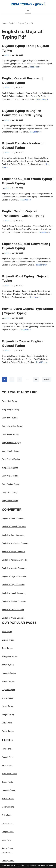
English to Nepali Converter (13, 593)
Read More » (35, 67)
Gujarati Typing (8, 689)
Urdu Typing (7, 723)
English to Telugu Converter (13, 551)
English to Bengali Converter (14, 527)
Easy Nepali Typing (10, 476)
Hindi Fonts (7, 749)
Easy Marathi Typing (10, 451)
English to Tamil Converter (13, 535)
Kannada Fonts (8, 790)
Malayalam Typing (9, 656)
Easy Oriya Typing (10, 467)
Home (4, 23)
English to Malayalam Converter (15, 543)
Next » (46, 379)
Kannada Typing (9, 673)
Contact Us (7, 852)
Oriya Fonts (7, 815)
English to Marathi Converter (14, 568)
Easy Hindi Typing (9, 401)
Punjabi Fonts (8, 832)
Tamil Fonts (7, 765)
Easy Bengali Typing (10, 409)
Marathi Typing (8, 681)
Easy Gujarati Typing (11, 459)
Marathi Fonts (8, 798)
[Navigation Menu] (28, 11)
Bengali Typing (8, 640)
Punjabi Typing (8, 714)
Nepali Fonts (7, 823)
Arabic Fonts (7, 848)
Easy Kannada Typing (11, 443)
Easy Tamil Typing (9, 418)
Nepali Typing (7, 706)
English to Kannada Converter (14, 560)
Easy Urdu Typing (9, 492)
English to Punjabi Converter (14, 601)
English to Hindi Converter (13, 518)
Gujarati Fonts (8, 807)
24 (36, 379)
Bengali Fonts (8, 757)
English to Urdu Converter (13, 609)
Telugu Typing (8, 665)
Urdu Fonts (6, 840)
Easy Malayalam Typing (12, 426)
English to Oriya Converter (13, 585)
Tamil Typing (7, 648)
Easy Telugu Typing (10, 434)
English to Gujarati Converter (14, 576)
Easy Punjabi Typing (10, 484)
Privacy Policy (8, 861)
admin (7, 55)
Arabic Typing (8, 731)
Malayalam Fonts (9, 774)
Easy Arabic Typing (10, 501)
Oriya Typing (7, 698)
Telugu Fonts (7, 782)
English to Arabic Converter (13, 618)
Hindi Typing (7, 631)
